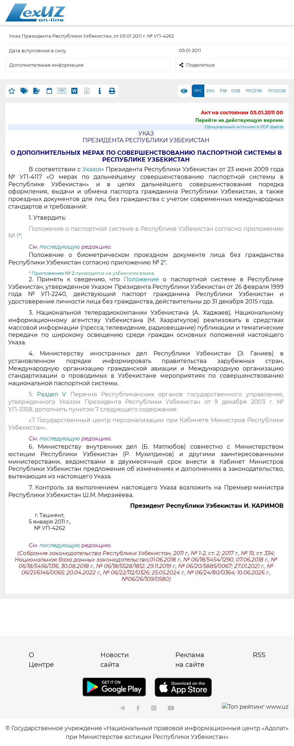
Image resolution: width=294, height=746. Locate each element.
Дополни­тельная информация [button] (46, 65)
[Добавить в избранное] (11, 91)
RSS (259, 655)
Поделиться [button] (200, 65)
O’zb (235, 91)
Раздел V (51, 394)
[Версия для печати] (112, 91)
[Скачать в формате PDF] (87, 91)
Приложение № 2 (52, 273)
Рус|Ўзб (254, 91)
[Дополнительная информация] (99, 91)
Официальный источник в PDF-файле (244, 127)
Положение (141, 279)
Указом (93, 169)
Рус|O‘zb (277, 91)
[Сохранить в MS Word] (74, 91)
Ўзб (223, 91)
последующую (59, 247)
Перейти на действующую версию (239, 120)
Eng (211, 91)
